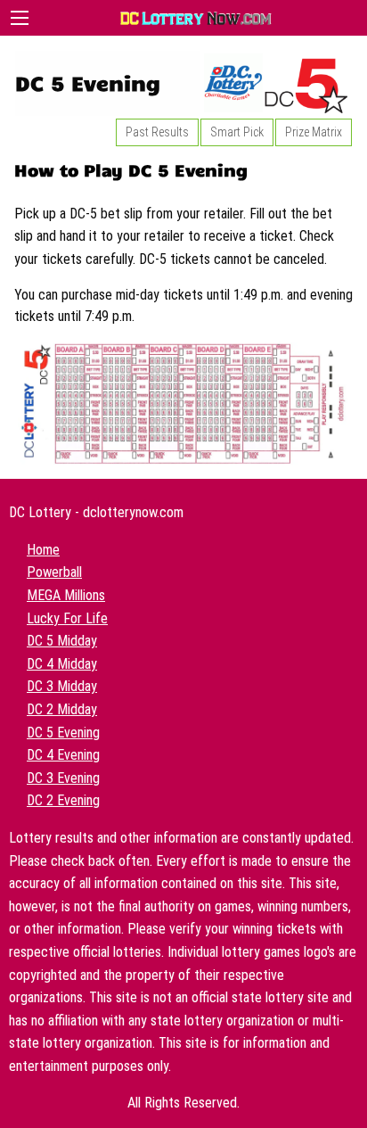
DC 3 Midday (62, 686)
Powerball (54, 572)
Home (43, 549)
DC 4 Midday (62, 663)
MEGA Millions (66, 595)
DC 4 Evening (63, 754)
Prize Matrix (313, 132)
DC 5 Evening (63, 732)
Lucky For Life (67, 618)
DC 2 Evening (63, 800)
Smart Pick (237, 132)
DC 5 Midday (62, 640)
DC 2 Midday (62, 709)
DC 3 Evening (63, 778)
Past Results (157, 132)
